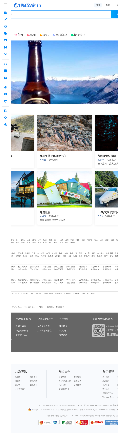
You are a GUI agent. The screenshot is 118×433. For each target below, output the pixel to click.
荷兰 (64, 256)
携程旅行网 (27, 5)
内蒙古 (89, 240)
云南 (39, 240)
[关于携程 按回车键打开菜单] (5, 125)
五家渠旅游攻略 (12, 267)
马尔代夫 (100, 253)
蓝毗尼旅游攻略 (72, 269)
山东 (66, 240)
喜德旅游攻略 (11, 269)
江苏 (101, 240)
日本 (33, 253)
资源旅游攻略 (84, 267)
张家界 (73, 242)
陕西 (39, 242)
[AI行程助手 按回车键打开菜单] (5, 64)
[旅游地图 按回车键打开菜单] (5, 78)
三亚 (28, 240)
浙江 (96, 240)
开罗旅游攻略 (35, 269)
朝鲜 (66, 253)
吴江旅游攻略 (84, 269)
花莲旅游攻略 (96, 267)
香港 (12, 240)
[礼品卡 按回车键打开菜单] (5, 94)
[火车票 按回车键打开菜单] (5, 27)
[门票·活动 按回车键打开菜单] (5, 40)
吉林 (28, 242)
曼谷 (111, 256)
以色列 (87, 256)
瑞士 (69, 256)
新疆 (45, 240)
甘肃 (12, 242)
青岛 (61, 242)
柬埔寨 (43, 256)
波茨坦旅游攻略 (60, 267)
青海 (34, 242)
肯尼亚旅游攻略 (109, 269)
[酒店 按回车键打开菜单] (5, 13)
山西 (112, 240)
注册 (108, 5)
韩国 (60, 253)
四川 (56, 240)
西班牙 (25, 256)
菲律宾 (18, 256)
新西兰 (50, 256)
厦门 (17, 240)
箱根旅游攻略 (47, 269)
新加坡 (54, 253)
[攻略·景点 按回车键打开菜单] (5, 71)
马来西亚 (40, 253)
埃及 (37, 256)
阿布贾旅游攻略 (60, 269)
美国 (80, 256)
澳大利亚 (78, 253)
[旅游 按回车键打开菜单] (5, 34)
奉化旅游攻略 (108, 267)
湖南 (77, 240)
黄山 (50, 242)
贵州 (83, 240)
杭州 (56, 242)
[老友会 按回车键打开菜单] (5, 118)
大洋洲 (20, 253)
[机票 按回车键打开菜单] (5, 20)
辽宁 (45, 242)
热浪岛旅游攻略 (36, 267)
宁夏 (23, 242)
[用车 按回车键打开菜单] (5, 54)
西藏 (50, 240)
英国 (31, 256)
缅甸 (93, 256)
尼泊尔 (57, 256)
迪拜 (106, 256)
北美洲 (27, 253)
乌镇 (66, 242)
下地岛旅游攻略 (48, 267)
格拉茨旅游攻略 (24, 267)
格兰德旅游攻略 (97, 269)
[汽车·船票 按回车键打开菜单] (5, 47)
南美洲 (13, 253)
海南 (34, 240)
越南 (71, 253)
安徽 (107, 240)
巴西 (75, 256)
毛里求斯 (109, 253)
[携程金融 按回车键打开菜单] (5, 101)
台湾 (61, 240)
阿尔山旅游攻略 (72, 267)
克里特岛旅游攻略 (25, 269)
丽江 (23, 240)
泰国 (48, 253)
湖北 (17, 242)
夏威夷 (99, 256)
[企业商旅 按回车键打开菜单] (5, 111)
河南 (72, 240)
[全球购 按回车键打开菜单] (5, 87)
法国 (93, 253)
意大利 (87, 253)
